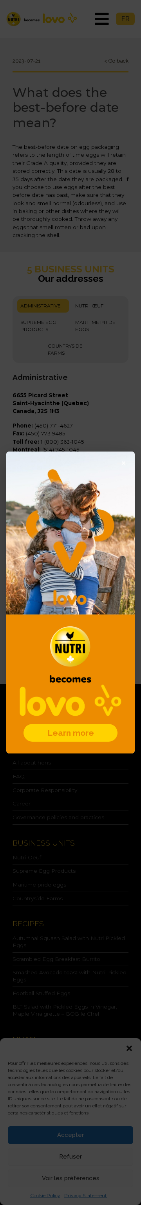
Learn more (70, 733)
